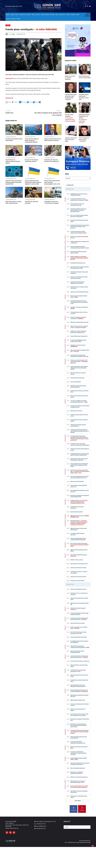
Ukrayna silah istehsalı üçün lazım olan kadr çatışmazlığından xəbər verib (52, 182)
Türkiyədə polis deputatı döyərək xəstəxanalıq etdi (78, 425)
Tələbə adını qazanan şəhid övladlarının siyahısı (79, 449)
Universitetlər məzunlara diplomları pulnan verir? (78, 486)
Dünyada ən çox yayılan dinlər (77, 580)
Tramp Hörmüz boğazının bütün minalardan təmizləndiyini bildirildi (32, 140)
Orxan (13, 34)
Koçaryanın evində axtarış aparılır (78, 576)
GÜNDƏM (12, 14)
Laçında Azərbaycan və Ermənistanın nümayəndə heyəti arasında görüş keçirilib (79, 368)
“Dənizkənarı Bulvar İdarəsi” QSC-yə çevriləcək (79, 313)
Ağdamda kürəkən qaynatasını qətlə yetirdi (78, 550)
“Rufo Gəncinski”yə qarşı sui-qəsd (84, 139)
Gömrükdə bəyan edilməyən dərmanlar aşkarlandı (79, 696)
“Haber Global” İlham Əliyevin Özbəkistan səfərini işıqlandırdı (79, 647)
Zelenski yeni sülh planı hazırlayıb (78, 567)
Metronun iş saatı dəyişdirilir (77, 481)
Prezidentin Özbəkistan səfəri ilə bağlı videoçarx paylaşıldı (79, 614)
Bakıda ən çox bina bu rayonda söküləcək (70, 77)
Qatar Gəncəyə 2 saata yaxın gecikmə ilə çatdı (79, 327)
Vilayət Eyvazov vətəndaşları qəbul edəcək (78, 796)
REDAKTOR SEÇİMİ (45, 14)
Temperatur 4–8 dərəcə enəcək (78, 346)
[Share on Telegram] (35, 102)
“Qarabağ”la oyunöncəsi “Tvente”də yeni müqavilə (78, 572)
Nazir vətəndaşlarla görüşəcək (77, 768)
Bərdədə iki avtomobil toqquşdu (78, 609)
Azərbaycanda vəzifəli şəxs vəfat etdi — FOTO (79, 391)
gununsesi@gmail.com (41, 826)
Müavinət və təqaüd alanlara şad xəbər (79, 322)
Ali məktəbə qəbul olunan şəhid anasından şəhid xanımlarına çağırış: (79, 438)
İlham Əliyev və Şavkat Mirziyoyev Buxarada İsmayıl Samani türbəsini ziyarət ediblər (78, 725)
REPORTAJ (38, 14)
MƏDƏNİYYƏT (62, 14)
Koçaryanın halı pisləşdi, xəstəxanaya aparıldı (79, 396)
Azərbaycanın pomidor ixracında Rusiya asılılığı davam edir (79, 406)
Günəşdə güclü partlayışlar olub (77, 262)
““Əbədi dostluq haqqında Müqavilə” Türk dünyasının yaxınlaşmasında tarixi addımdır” (79, 431)
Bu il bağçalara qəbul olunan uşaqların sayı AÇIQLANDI (79, 641)
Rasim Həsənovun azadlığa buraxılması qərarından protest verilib (79, 267)
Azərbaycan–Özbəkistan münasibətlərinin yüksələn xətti (77, 742)
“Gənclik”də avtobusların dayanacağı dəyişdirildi (79, 272)
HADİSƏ (77, 14)
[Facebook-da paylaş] (14, 102)
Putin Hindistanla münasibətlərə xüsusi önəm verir (79, 491)
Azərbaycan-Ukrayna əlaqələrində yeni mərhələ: (84, 118)
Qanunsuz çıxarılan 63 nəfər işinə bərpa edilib (71, 139)
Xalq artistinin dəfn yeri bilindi (77, 623)
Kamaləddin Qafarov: (78, 522)
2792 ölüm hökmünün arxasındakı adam (79, 242)
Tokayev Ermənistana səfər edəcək (78, 637)
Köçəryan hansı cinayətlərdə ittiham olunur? (78, 296)
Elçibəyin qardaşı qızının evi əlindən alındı (78, 628)
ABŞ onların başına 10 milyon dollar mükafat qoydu (78, 529)
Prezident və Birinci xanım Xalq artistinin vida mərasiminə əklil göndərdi (79, 444)
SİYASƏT (17, 14)
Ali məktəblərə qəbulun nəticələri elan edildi (79, 680)
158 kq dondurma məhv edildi (77, 377)
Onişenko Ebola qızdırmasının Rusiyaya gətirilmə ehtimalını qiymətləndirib (13, 182)
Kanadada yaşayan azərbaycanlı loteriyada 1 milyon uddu (84, 97)
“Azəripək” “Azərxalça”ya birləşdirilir (79, 308)
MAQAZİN (14, 18)
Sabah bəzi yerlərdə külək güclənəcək (79, 291)
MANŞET (8, 14)
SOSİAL (56, 14)
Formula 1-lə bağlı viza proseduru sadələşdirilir (78, 318)
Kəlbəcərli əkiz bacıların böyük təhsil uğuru (79, 471)
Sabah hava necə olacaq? (76, 410)
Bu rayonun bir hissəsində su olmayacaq (79, 661)
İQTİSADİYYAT (23, 14)
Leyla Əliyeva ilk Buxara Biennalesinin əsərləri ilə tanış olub (79, 619)
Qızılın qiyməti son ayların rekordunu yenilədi (79, 420)
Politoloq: (79, 258)
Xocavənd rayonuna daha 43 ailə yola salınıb (79, 415)
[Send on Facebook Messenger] (22, 102)
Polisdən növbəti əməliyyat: (78, 759)
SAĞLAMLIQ (8, 18)
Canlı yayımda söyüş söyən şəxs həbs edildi (79, 599)
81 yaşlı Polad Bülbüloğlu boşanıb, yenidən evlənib (78, 341)
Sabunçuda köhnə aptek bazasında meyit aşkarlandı (78, 737)
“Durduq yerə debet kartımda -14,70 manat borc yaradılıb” (79, 361)
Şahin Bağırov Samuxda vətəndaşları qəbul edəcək (79, 791)
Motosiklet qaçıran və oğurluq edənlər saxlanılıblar (79, 287)
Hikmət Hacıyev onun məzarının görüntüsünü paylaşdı (77, 781)
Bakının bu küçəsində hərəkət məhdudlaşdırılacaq (77, 651)
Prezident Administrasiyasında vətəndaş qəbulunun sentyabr (79, 247)
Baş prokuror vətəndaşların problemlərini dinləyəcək (76, 772)
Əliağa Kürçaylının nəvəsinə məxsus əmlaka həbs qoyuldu (78, 194)
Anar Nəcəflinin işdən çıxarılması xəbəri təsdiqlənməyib (70, 97)
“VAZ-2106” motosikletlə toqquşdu (78, 555)
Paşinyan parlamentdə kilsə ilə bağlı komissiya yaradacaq (78, 277)
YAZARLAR (68, 14)
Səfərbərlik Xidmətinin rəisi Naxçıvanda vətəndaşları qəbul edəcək (79, 764)
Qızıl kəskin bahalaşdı (75, 381)
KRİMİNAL (73, 14)
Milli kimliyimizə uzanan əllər (79, 516)
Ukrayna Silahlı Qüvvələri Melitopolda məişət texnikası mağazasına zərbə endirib (33, 182)
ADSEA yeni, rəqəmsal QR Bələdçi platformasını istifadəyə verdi (78, 332)
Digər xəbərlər (78, 800)
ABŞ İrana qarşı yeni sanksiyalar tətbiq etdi (79, 604)
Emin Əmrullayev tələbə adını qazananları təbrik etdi (77, 204)
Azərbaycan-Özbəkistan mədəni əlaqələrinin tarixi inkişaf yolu (79, 199)
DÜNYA (33, 14)
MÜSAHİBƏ (52, 14)
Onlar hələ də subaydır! (79, 545)
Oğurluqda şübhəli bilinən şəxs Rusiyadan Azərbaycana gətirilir (78, 685)
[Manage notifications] (93, 846)
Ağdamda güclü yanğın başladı (77, 700)
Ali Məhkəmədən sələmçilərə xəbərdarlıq (77, 507)
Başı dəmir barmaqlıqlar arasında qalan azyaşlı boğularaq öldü (79, 496)
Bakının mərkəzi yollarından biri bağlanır (77, 709)
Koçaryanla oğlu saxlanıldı (76, 511)
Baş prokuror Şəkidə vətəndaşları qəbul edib (79, 351)
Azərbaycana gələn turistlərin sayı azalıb (77, 534)
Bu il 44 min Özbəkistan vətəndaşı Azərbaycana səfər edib (78, 633)
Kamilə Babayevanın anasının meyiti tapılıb (84, 76)
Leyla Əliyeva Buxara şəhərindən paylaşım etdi (78, 670)
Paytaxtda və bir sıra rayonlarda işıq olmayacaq (78, 594)
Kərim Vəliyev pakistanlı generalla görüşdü (78, 252)
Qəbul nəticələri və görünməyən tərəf (79, 563)
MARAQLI (18, 18)
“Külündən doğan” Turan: (78, 502)
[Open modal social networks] (39, 102)
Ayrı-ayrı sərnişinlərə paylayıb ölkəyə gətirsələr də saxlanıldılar (79, 216)
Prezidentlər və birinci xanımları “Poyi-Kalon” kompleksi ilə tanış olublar (79, 714)
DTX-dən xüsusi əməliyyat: (70, 118)
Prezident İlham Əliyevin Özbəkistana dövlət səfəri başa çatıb (79, 656)
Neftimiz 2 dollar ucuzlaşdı (76, 559)
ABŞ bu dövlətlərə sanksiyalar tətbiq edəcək (79, 665)
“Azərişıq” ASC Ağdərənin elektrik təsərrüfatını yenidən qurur (78, 401)
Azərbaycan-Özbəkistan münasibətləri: (79, 732)
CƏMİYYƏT (28, 14)
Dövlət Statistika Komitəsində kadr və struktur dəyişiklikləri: (79, 691)
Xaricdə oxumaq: (79, 237)
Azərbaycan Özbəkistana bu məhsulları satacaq (79, 704)
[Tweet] (29, 102)
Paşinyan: (79, 786)
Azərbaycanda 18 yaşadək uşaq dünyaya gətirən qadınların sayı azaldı (79, 356)
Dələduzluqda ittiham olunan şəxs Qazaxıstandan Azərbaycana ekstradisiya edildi (78, 210)
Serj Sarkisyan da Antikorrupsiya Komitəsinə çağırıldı (12, 161)
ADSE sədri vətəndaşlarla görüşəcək (79, 777)
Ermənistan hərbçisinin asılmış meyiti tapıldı (79, 221)
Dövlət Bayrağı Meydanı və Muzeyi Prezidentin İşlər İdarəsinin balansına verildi (79, 302)
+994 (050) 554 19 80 (41, 823)
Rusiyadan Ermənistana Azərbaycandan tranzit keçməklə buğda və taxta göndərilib (79, 226)
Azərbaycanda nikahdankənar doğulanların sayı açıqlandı (77, 282)
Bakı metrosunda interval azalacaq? (79, 747)
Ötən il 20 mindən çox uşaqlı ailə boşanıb (78, 373)
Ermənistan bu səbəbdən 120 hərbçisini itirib (79, 719)
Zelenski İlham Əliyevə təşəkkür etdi (78, 336)
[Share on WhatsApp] (8, 102)
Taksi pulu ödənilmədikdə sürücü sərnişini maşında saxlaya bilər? (78, 539)
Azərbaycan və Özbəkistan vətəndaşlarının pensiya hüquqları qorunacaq (78, 753)
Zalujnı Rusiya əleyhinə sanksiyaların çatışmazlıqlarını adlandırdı (79, 459)
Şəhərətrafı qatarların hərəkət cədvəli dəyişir (79, 675)
